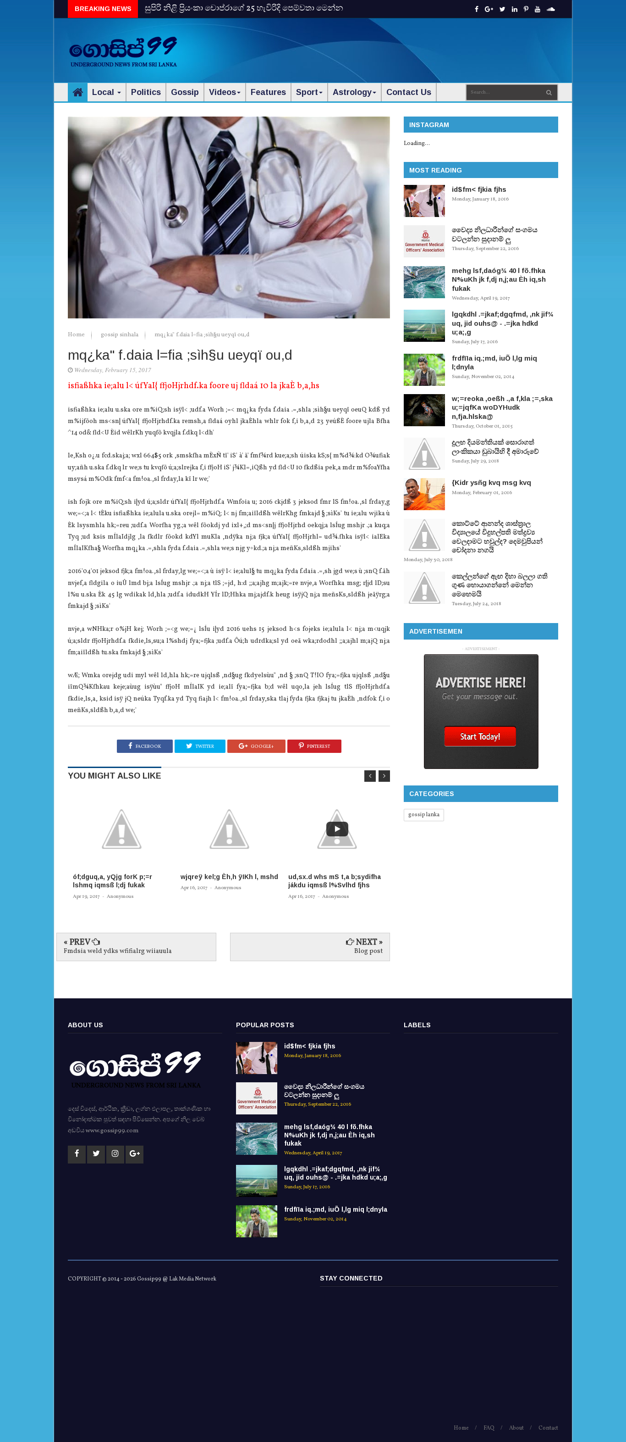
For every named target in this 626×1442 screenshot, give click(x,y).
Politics (146, 92)
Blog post (368, 951)
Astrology (352, 92)
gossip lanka (423, 814)
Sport (307, 92)
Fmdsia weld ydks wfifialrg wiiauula (118, 951)
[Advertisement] (391, 46)
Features (268, 92)
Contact (548, 1428)
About (516, 1428)
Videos (222, 92)
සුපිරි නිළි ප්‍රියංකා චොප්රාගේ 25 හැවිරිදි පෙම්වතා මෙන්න (244, 8)
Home (77, 335)
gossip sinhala (120, 335)
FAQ (488, 1428)
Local (104, 92)
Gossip (185, 92)
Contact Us (408, 92)
